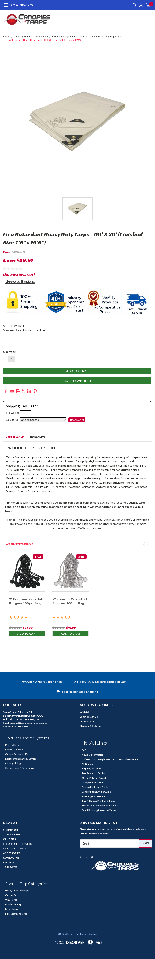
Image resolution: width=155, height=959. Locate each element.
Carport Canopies (14, 749)
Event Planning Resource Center (99, 810)
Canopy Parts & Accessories (20, 767)
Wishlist (84, 712)
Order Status (87, 721)
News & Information (93, 754)
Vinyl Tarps (11, 899)
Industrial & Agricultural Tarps (68, 36)
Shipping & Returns (90, 725)
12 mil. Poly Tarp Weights (95, 777)
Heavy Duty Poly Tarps (17, 890)
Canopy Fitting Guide (93, 782)
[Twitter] (23, 391)
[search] (134, 5)
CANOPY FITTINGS (14, 848)
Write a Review (20, 281)
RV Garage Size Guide (93, 796)
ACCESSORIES (11, 853)
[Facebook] (6, 391)
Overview (15, 437)
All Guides (87, 763)
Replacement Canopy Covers (20, 758)
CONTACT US (11, 857)
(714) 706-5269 (22, 5)
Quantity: (9, 351)
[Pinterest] (35, 391)
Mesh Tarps (11, 909)
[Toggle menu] (5, 7)
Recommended (19, 544)
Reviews (37, 437)
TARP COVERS (11, 834)
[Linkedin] (29, 391)
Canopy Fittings (13, 763)
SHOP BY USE (11, 829)
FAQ (84, 750)
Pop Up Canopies (14, 744)
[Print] (18, 391)
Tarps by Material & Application (31, 36)
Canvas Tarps (12, 895)
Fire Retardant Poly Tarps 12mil (105, 36)
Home (6, 36)
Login (83, 716)
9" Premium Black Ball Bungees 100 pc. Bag (26, 601)
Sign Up (93, 716)
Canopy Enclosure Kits (17, 754)
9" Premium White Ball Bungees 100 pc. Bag (69, 601)
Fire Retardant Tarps (16, 913)
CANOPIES (9, 839)
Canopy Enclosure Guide (95, 787)
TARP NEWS (10, 866)
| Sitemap (92, 933)
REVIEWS (8, 862)
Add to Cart (27, 633)
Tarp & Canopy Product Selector (99, 800)
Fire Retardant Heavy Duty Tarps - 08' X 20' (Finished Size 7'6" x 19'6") (44, 40)
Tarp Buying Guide (91, 768)
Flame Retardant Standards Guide (100, 805)
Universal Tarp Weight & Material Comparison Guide (110, 759)
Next (147, 544)
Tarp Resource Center (93, 773)
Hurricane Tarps (14, 904)
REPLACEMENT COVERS (17, 843)
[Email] (12, 391)
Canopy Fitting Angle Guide (96, 791)
